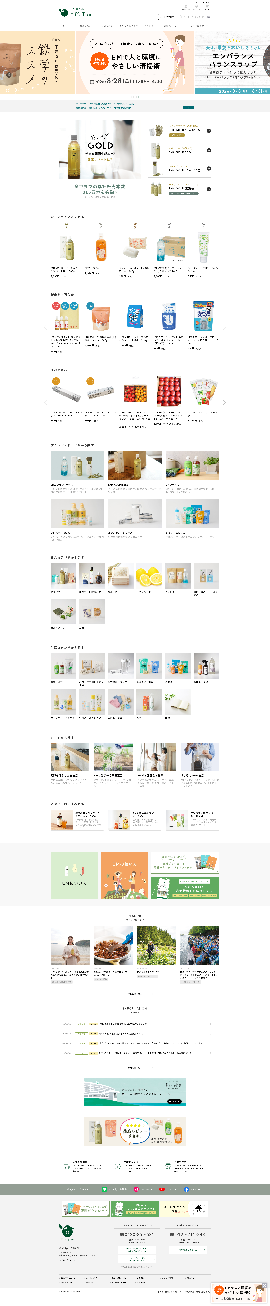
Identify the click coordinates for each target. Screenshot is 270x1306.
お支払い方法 (91, 1278)
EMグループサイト (66, 1260)
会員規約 (140, 1278)
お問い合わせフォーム (188, 1250)
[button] (131, 97)
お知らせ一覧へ (135, 1067)
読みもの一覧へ (135, 994)
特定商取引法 (66, 1282)
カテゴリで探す (167, 17)
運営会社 (90, 1282)
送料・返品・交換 (119, 1278)
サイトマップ (142, 1282)
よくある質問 (167, 1278)
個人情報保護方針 (119, 1282)
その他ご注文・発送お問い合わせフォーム (137, 1259)
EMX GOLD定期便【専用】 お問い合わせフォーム (137, 1249)
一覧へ (188, 107)
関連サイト (191, 1278)
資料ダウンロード (68, 1278)
